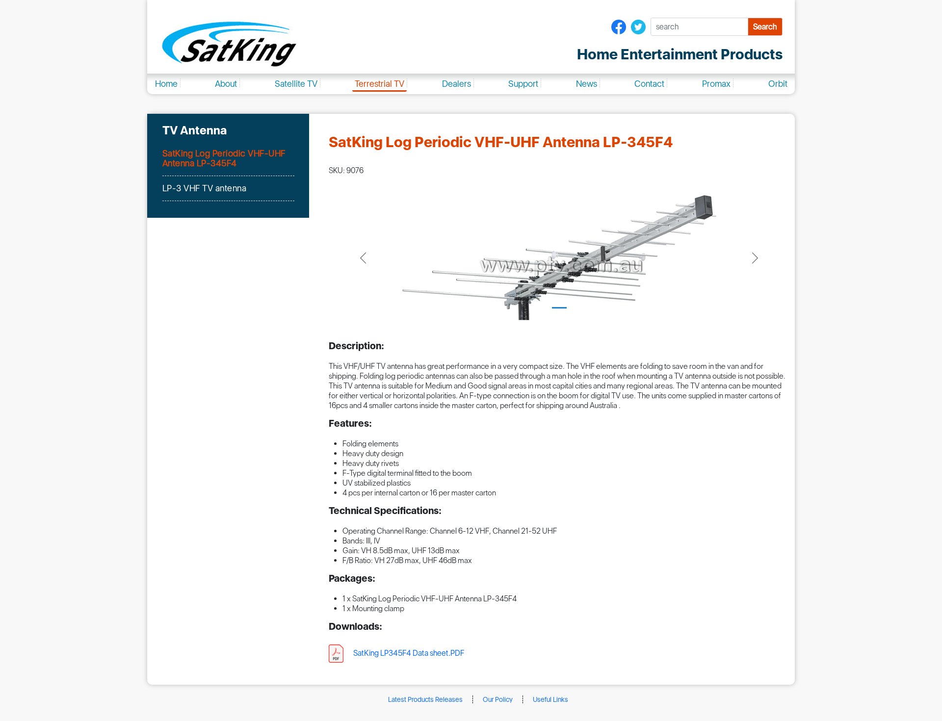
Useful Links (550, 699)
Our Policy (498, 699)
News (586, 83)
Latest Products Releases (425, 699)
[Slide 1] (559, 307)
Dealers (456, 83)
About (226, 83)
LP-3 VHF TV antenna (204, 188)
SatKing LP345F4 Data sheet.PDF (408, 653)
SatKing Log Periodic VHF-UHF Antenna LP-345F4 (224, 158)
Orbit (777, 83)
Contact (649, 83)
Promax (716, 83)
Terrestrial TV (379, 83)
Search (765, 26)
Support (523, 83)
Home (166, 83)
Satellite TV (296, 83)
